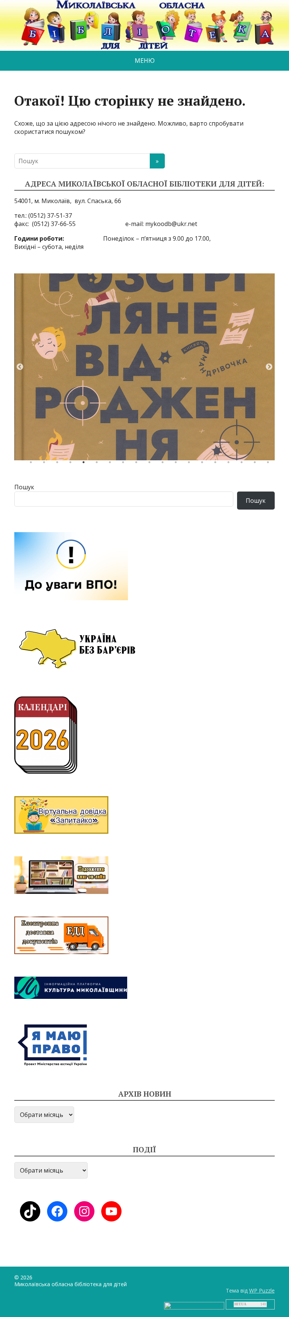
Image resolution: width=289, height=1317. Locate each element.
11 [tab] (164, 464)
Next (269, 367)
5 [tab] (85, 464)
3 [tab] (59, 464)
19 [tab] (270, 464)
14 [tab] (204, 464)
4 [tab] (72, 464)
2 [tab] (46, 464)
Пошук (24, 487)
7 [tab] (112, 464)
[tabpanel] (144, 366)
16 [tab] (230, 464)
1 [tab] (33, 464)
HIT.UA (240, 1304)
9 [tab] (138, 464)
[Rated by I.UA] (194, 1305)
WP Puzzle (262, 1290)
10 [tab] (151, 464)
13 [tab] (191, 464)
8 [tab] (125, 464)
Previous (20, 367)
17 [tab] (243, 464)
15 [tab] (217, 464)
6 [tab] (98, 464)
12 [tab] (177, 464)
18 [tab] (256, 464)
